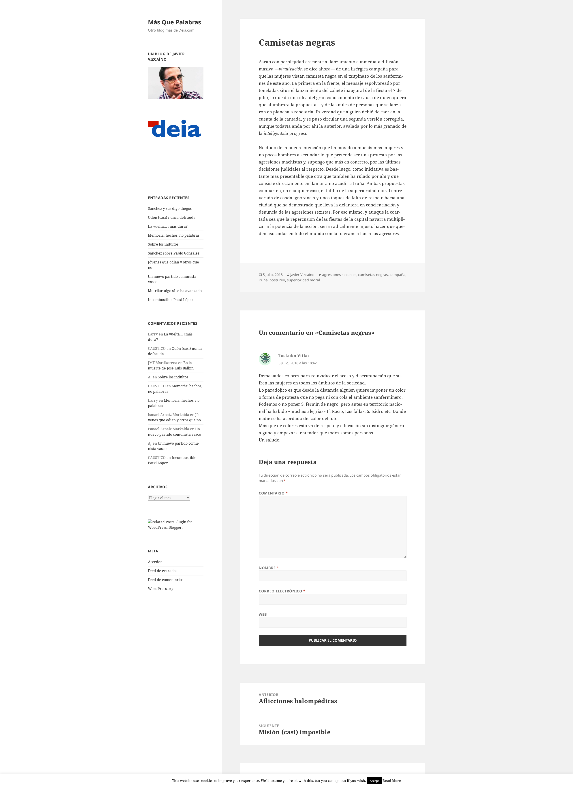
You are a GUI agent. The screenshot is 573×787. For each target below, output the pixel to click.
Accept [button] (374, 781)
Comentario (273, 493)
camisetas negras (373, 274)
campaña (397, 274)
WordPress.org (160, 588)
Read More (392, 780)
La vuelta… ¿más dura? (168, 226)
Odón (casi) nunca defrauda (171, 217)
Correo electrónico (282, 591)
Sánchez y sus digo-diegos (170, 208)
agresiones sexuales (339, 274)
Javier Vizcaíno (302, 274)
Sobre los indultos (163, 244)
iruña (263, 280)
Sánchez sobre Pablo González (173, 253)
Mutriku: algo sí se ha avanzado (175, 290)
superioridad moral (303, 280)
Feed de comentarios (165, 579)
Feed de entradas (162, 570)
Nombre (269, 567)
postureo (277, 280)
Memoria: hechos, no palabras (173, 235)
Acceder (155, 561)
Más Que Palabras (174, 22)
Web (263, 614)
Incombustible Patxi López (170, 299)
